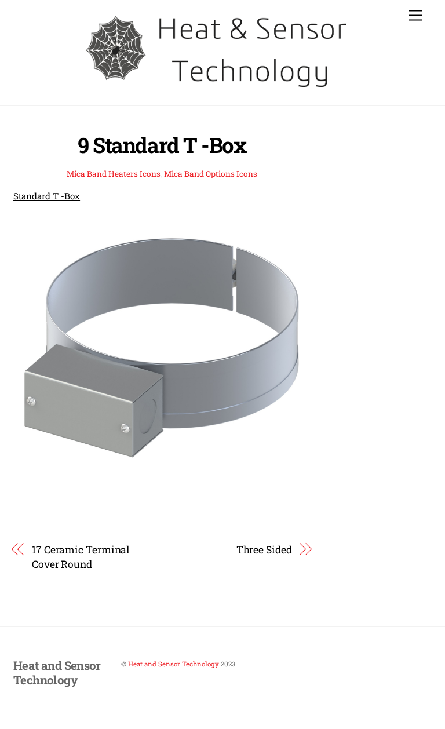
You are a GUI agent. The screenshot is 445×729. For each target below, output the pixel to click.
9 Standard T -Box (162, 145)
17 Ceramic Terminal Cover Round (81, 557)
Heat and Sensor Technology (173, 663)
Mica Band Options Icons (210, 174)
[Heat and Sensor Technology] (219, 90)
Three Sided (264, 549)
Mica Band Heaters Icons (114, 174)
